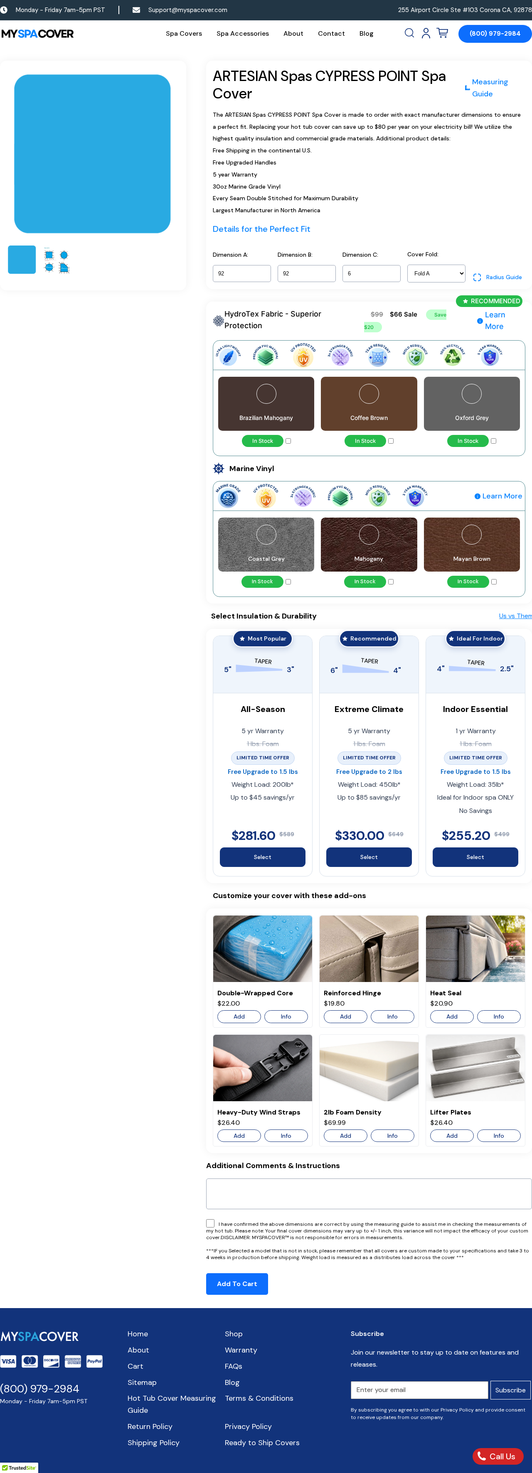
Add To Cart (237, 1283)
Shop (234, 1334)
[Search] (410, 33)
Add (239, 1016)
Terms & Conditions (259, 1398)
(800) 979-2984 (495, 33)
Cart (135, 1366)
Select (262, 857)
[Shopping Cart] (442, 33)
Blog (367, 33)
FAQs (233, 1366)
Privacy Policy (248, 1426)
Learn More (495, 320)
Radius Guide (504, 277)
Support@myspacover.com (187, 10)
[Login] (426, 33)
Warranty (241, 1350)
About (293, 33)
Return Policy (150, 1426)
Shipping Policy (154, 1443)
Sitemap (142, 1382)
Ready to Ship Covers (262, 1443)
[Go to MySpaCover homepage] (37, 33)
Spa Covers (184, 33)
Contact (331, 33)
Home (138, 1334)
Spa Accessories (243, 33)
